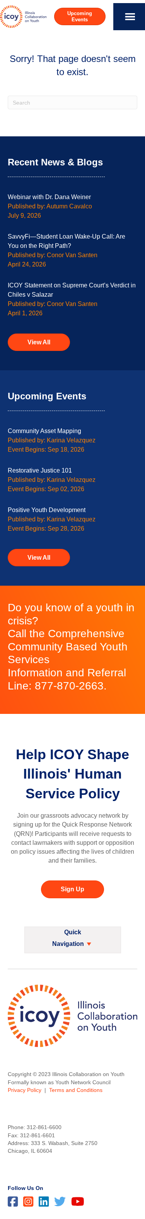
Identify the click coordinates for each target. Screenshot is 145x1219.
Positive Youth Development (46, 510)
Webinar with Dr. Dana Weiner (49, 197)
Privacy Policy (24, 1090)
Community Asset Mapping (44, 431)
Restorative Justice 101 (40, 470)
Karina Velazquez (71, 440)
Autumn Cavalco (69, 206)
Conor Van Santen (72, 255)
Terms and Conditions (75, 1090)
